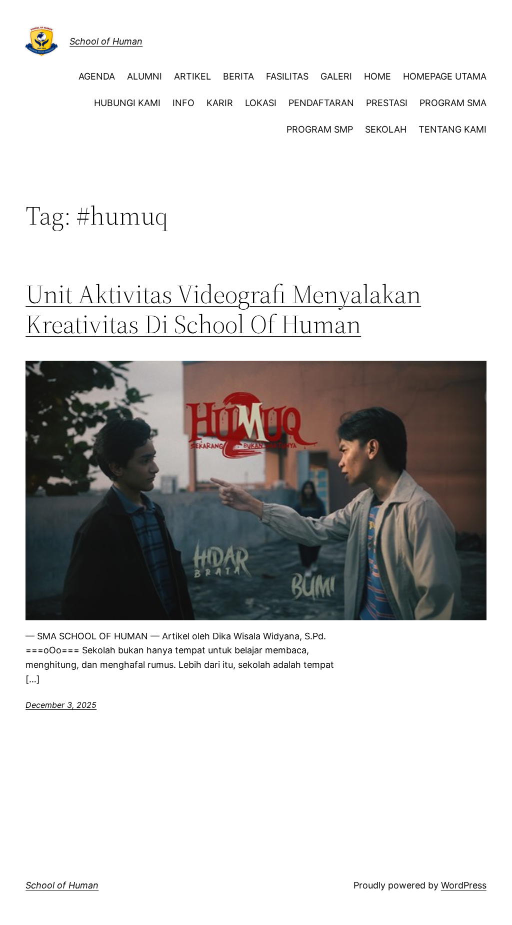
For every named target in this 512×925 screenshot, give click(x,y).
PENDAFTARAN (321, 103)
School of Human (106, 41)
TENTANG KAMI (452, 129)
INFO (183, 103)
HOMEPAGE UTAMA (444, 76)
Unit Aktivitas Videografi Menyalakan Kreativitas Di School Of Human (223, 309)
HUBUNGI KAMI (127, 103)
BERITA (238, 76)
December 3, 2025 (61, 705)
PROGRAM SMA (453, 103)
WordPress (463, 885)
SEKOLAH (385, 129)
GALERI (336, 76)
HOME (377, 76)
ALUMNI (144, 76)
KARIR (219, 103)
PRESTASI (387, 103)
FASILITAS (287, 76)
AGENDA (96, 76)
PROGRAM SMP (319, 129)
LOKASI (260, 103)
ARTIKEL (192, 76)
